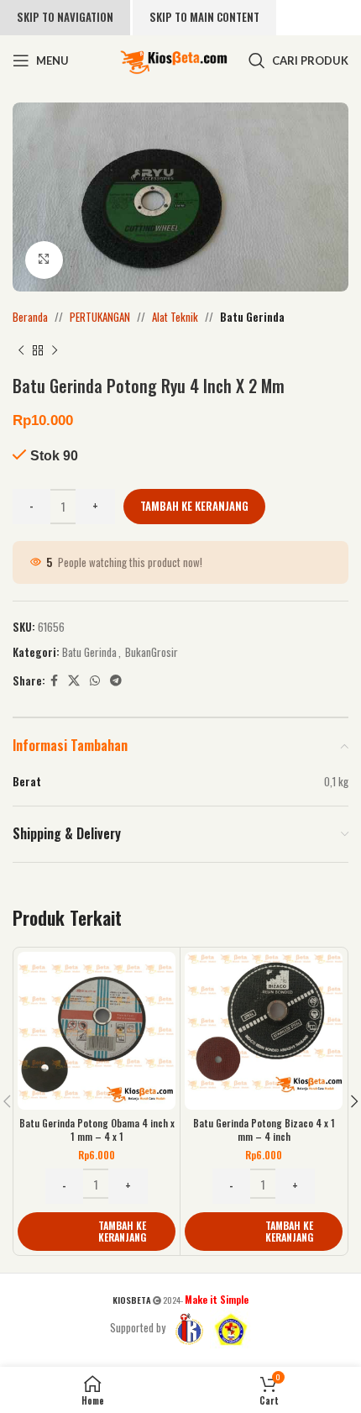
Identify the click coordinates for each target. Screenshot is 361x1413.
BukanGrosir (151, 651)
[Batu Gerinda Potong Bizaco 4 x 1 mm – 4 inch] (264, 1031)
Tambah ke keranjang (194, 505)
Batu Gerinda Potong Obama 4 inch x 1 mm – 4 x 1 (97, 1129)
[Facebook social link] (54, 680)
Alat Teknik (175, 316)
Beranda (30, 316)
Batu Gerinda (252, 316)
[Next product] (54, 350)
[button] (96, 1231)
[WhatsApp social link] (95, 680)
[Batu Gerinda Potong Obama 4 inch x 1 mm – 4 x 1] (96, 1031)
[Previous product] (21, 350)
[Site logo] (174, 58)
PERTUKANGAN (100, 316)
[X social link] (74, 680)
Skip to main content (204, 16)
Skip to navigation (65, 16)
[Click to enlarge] (44, 260)
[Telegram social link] (116, 680)
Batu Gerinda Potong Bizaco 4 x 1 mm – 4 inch (264, 1129)
